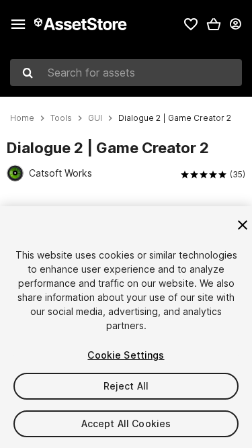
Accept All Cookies (126, 423)
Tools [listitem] (61, 118)
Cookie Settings (125, 355)
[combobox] (126, 72)
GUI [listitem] (95, 118)
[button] (214, 24)
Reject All (126, 386)
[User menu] (235, 24)
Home (22, 118)
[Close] (243, 225)
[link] (191, 24)
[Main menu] (18, 24)
